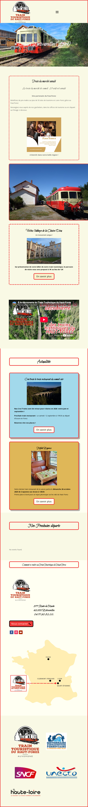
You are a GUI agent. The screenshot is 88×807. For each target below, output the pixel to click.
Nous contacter (19, 623)
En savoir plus (44, 276)
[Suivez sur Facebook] (11, 632)
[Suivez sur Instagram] (16, 632)
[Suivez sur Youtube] (21, 632)
